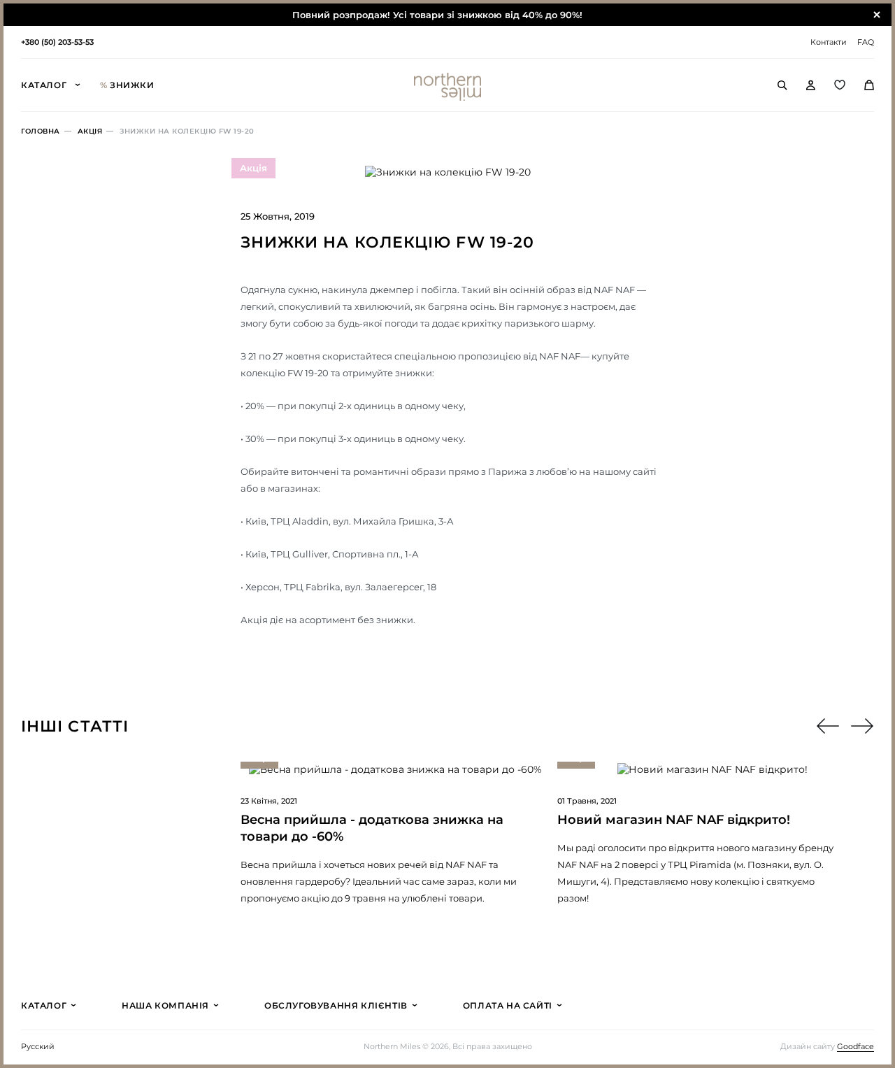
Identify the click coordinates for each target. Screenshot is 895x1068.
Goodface (855, 1046)
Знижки (127, 85)
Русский (38, 1046)
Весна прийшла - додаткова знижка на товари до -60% (372, 828)
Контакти (828, 42)
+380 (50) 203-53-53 (57, 42)
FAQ (865, 42)
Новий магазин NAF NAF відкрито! (673, 819)
